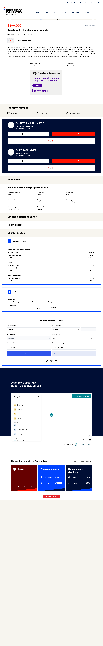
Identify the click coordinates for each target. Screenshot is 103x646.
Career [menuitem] (86, 12)
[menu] (47, 12)
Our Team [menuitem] (75, 12)
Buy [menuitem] (46, 12)
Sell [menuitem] (54, 12)
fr (99, 2)
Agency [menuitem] (64, 12)
